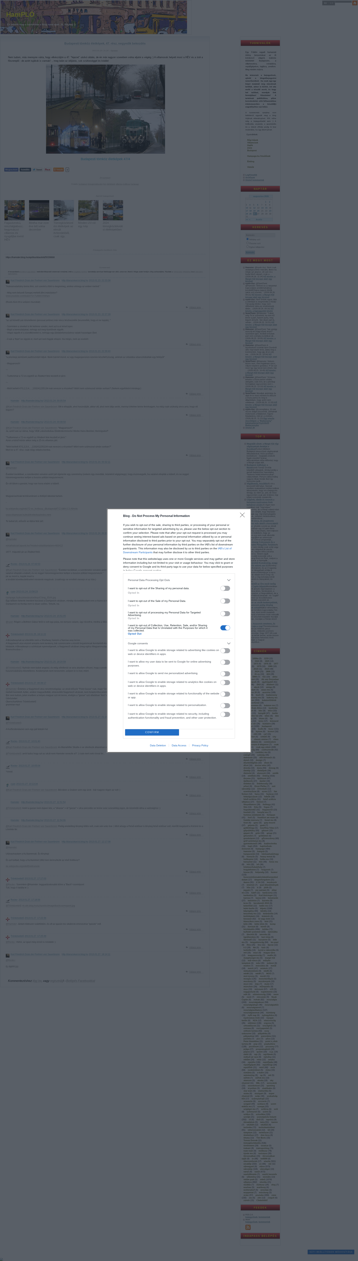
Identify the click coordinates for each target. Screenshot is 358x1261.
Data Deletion (158, 745)
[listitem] (179, 580)
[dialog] (179, 630)
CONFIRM (152, 732)
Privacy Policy (200, 745)
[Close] (243, 516)
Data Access (179, 745)
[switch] (225, 588)
